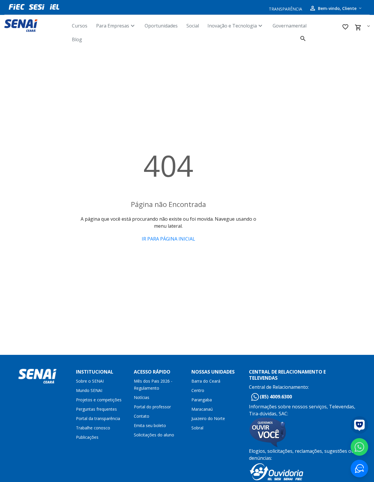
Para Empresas (116, 25)
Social (192, 26)
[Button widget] (359, 468)
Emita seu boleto (150, 425)
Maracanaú (202, 409)
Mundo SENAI (89, 390)
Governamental (290, 26)
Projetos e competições (99, 399)
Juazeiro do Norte (208, 418)
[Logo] (38, 25)
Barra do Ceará (205, 381)
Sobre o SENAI (90, 381)
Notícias (141, 397)
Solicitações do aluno (154, 435)
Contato (141, 416)
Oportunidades (161, 26)
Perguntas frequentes (96, 409)
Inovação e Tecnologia (235, 25)
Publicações (87, 437)
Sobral (197, 428)
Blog (77, 39)
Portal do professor (152, 407)
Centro (197, 390)
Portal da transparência (98, 418)
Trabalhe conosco (93, 428)
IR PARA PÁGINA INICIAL (168, 239)
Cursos (79, 26)
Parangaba (201, 399)
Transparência (285, 9)
